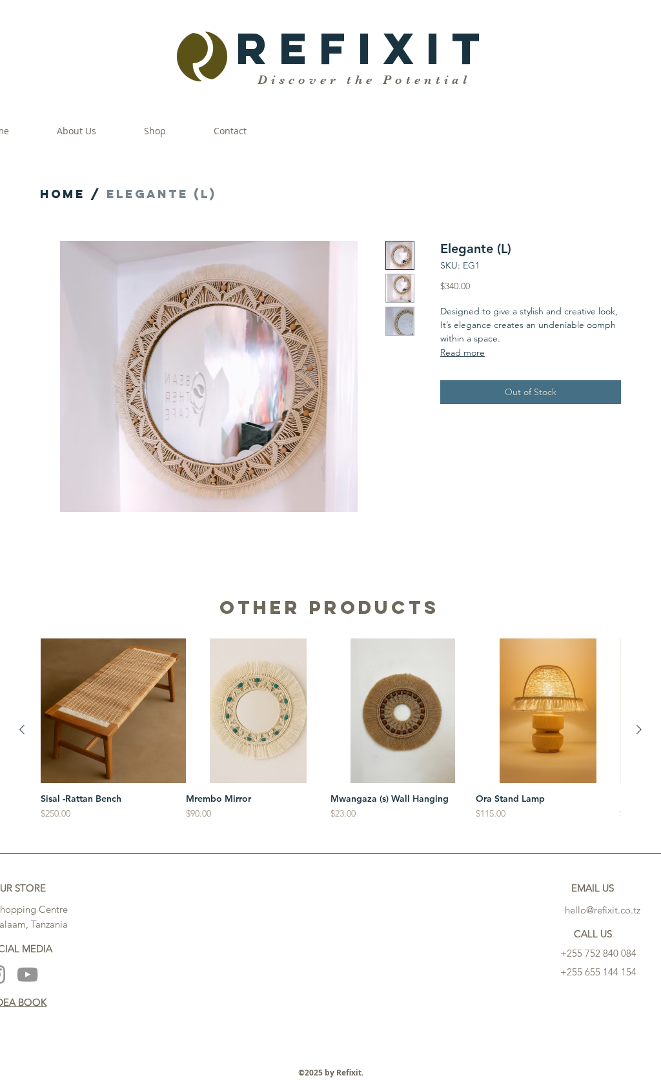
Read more (462, 352)
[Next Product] (639, 729)
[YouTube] (27, 974)
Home (62, 194)
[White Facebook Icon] (653, 131)
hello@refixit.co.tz (602, 910)
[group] (330, 730)
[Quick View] (113, 711)
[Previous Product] (22, 729)
